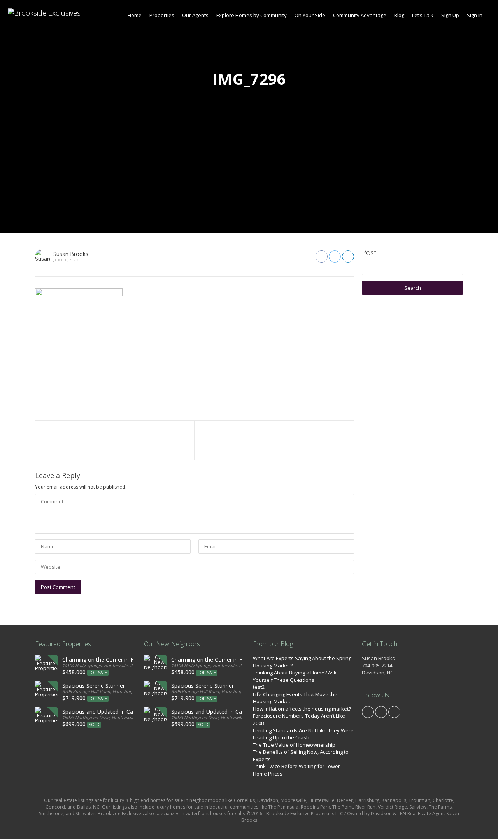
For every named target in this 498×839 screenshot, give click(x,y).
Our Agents (195, 15)
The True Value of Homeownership (294, 744)
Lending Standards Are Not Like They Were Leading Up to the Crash (303, 734)
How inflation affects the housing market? (302, 708)
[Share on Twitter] (335, 256)
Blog (399, 15)
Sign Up (450, 15)
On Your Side (310, 15)
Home (135, 15)
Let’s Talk (422, 15)
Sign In (474, 15)
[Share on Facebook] (322, 256)
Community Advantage (359, 15)
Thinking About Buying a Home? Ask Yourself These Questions (295, 676)
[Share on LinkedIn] (348, 256)
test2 (259, 686)
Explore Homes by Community (251, 15)
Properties (161, 15)
